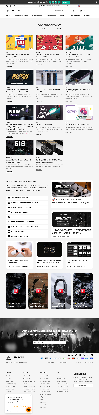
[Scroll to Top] (96, 406)
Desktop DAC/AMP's (29, 386)
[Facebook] (25, 6)
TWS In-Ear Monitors (29, 381)
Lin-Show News (75, 16)
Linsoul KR (43, 407)
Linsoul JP (43, 405)
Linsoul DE (43, 402)
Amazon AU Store (45, 389)
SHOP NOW (66, 2)
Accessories (51, 16)
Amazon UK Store (45, 384)
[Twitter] (84, 355)
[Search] (70, 10)
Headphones (26, 378)
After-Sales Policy (50, 347)
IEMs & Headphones (21, 16)
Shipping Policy (61, 347)
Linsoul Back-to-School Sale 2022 (77, 125)
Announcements (48, 29)
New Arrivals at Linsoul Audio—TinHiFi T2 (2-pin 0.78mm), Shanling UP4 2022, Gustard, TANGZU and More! (19, 127)
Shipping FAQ (50, 362)
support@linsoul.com (63, 391)
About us (8, 376)
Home (39, 29)
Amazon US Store (45, 376)
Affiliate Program (11, 386)
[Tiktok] (88, 355)
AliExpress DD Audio (45, 394)
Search (59, 376)
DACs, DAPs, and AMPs (44, 125)
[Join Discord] (92, 355)
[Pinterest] (7, 6)
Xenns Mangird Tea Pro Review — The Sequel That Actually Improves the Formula (49, 262)
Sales (8, 16)
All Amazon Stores (45, 391)
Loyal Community (11, 384)
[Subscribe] (91, 385)
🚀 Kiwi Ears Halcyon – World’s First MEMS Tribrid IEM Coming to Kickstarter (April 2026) (70, 202)
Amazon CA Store (45, 378)
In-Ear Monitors (27, 376)
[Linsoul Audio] (13, 10)
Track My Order (61, 378)
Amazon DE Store (45, 381)
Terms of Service (61, 381)
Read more (9, 66)
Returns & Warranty (62, 384)
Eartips (25, 384)
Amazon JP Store (45, 386)
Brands (62, 16)
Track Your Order (88, 362)
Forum (71, 362)
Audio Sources (37, 16)
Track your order (89, 10)
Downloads (9, 381)
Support (87, 16)
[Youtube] (72, 355)
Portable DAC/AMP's (29, 389)
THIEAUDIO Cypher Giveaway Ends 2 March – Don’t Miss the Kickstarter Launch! (71, 232)
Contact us (9, 378)
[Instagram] (10, 6)
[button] (81, 10)
